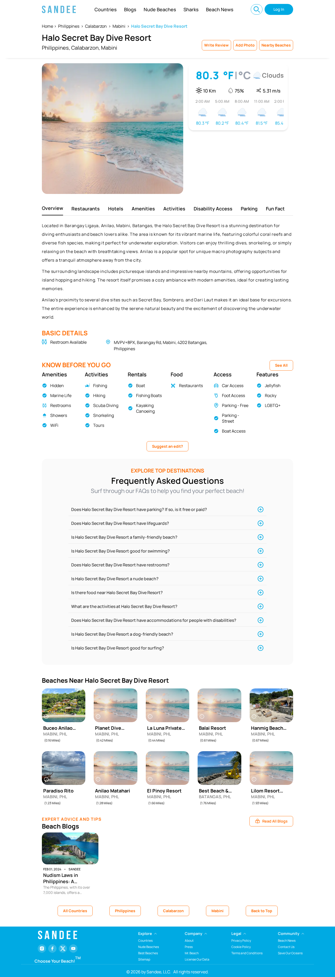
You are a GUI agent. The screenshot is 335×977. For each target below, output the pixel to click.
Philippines (68, 26)
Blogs (130, 9)
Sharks (191, 9)
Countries (105, 9)
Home (47, 26)
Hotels (115, 208)
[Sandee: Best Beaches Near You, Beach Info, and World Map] (59, 9)
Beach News (219, 9)
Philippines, (56, 47)
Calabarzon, (85, 47)
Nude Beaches (160, 9)
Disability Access (213, 208)
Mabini (119, 26)
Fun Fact (275, 208)
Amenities (143, 208)
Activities (174, 208)
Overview (52, 208)
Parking (249, 208)
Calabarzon (96, 26)
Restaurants (85, 208)
